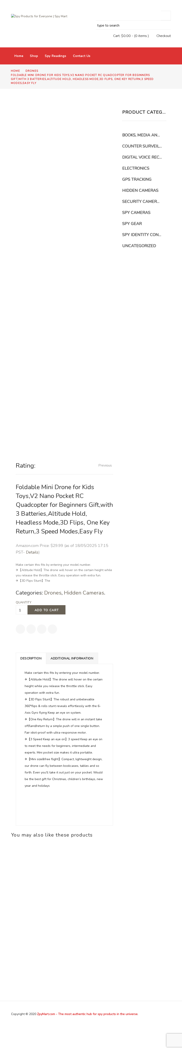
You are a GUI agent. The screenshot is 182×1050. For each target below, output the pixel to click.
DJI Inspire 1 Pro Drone (34, 939)
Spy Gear (132, 223)
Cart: (122, 35)
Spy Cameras (136, 212)
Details (32, 552)
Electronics (135, 168)
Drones (32, 71)
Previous (105, 465)
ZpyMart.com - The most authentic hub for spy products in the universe (87, 1014)
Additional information (72, 658)
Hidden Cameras (84, 592)
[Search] (166, 15)
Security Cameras (142, 201)
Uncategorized (139, 245)
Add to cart (47, 610)
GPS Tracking (137, 179)
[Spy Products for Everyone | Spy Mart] (40, 16)
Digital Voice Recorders (142, 157)
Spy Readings (55, 56)
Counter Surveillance (142, 146)
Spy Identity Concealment (142, 234)
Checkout (163, 35)
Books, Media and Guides (142, 135)
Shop (34, 56)
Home (18, 56)
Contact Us (82, 56)
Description (31, 658)
